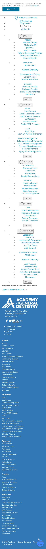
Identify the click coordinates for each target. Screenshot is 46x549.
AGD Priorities (27, 165)
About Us (30, 237)
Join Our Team (30, 245)
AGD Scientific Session (30, 116)
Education (6, 394)
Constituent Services (30, 242)
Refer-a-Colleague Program (30, 53)
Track (27, 128)
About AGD (7, 494)
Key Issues (30, 170)
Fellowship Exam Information (30, 141)
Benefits (27, 84)
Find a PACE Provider (30, 124)
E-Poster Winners (30, 148)
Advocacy (6, 441)
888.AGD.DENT (11, 316)
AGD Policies (30, 173)
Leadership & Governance (30, 240)
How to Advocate (30, 183)
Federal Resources (30, 188)
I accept (11, 9)
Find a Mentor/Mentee (30, 92)
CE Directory (30, 119)
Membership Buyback (30, 55)
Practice (6, 474)
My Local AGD (30, 45)
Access (28, 40)
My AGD (5, 340)
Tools (27, 207)
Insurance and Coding (30, 74)
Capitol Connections (30, 176)
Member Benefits (30, 86)
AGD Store (30, 94)
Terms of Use (7, 544)
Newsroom (30, 277)
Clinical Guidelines (30, 220)
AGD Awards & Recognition (30, 143)
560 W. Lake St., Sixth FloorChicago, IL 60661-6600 (17, 312)
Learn (27, 108)
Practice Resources (30, 210)
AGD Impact (30, 65)
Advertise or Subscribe (30, 272)
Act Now (27, 180)
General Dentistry (30, 69)
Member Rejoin (30, 58)
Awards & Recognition (27, 138)
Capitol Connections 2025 (13, 289)
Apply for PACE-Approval (30, 151)
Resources (27, 62)
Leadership (28, 235)
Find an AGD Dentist (14, 326)
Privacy (35, 542)
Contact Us (10, 329)
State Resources (30, 191)
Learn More (34, 6)
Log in (8, 334)
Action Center (30, 185)
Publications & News (28, 252)
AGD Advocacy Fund (30, 193)
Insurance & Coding (30, 213)
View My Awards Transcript (30, 134)
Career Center (30, 77)
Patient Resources (30, 79)
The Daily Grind (30, 266)
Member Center (30, 42)
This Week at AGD (30, 274)
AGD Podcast (30, 264)
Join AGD (30, 47)
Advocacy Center (30, 168)
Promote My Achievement (30, 146)
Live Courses (30, 111)
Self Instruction (30, 121)
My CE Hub (30, 131)
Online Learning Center (30, 113)
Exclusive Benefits (30, 89)
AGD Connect (30, 50)
